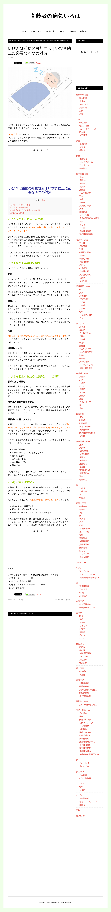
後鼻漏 (82, 674)
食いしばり (81, 815)
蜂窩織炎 (83, 538)
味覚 (81, 616)
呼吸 (81, 311)
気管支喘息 (84, 299)
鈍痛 (81, 114)
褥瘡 (81, 535)
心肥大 (82, 265)
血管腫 (82, 436)
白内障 (82, 647)
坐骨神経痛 (84, 726)
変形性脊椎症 (85, 745)
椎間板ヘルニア (86, 722)
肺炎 (81, 292)
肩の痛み (83, 713)
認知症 (82, 346)
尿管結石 (83, 460)
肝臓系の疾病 (82, 373)
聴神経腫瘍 (84, 686)
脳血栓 (82, 339)
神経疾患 (80, 680)
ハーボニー (84, 386)
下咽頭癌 (83, 491)
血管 (81, 417)
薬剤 (78, 810)
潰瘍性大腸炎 (85, 205)
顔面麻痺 (80, 771)
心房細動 (83, 268)
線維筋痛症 (84, 693)
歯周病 (82, 622)
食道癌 (82, 497)
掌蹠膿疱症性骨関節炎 (89, 754)
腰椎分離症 (84, 738)
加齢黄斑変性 (85, 653)
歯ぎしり (83, 625)
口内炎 (82, 635)
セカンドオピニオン (88, 801)
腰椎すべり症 (85, 732)
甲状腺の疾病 (82, 701)
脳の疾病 (80, 323)
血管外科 (80, 414)
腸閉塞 (82, 202)
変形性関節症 (85, 748)
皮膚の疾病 (81, 503)
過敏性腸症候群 (86, 234)
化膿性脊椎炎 (85, 751)
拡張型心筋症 (85, 252)
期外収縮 (83, 281)
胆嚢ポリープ (85, 402)
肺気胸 (82, 308)
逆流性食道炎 (85, 231)
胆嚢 (81, 399)
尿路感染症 (84, 451)
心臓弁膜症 (84, 262)
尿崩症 (82, 467)
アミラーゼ (84, 165)
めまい (79, 568)
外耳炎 (82, 592)
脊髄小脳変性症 (86, 368)
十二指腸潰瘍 (85, 193)
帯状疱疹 (83, 506)
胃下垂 (82, 228)
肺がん (82, 318)
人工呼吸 (83, 135)
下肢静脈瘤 (84, 429)
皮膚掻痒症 (84, 557)
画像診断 (83, 168)
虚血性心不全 (85, 271)
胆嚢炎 (82, 395)
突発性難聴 (84, 586)
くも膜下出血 (85, 333)
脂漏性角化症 (85, 528)
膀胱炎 (82, 448)
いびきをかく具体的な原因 (19, 207)
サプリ (82, 147)
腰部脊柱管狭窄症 (87, 741)
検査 (78, 156)
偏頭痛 (82, 358)
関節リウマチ (85, 719)
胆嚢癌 (82, 189)
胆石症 (82, 392)
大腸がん (83, 183)
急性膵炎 (83, 212)
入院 (78, 119)
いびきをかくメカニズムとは (19, 205)
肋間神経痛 (84, 683)
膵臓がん (83, 180)
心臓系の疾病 (82, 239)
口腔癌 (82, 632)
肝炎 (81, 379)
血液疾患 (80, 601)
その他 (79, 795)
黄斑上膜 (83, 659)
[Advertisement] (40, 167)
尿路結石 (83, 463)
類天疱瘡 (83, 547)
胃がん (82, 177)
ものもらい (84, 656)
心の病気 (80, 783)
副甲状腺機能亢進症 (88, 704)
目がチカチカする (87, 574)
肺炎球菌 (83, 296)
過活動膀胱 (84, 454)
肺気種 (82, 302)
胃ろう (82, 224)
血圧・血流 (84, 104)
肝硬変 (82, 383)
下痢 (81, 221)
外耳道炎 (83, 595)
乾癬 (81, 525)
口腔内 (79, 613)
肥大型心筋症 (85, 274)
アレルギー (81, 562)
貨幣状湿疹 (84, 544)
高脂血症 (83, 107)
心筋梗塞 (83, 246)
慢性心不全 (84, 258)
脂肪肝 (82, 389)
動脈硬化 (83, 420)
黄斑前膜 (83, 663)
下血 (81, 196)
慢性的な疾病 (82, 95)
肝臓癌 (82, 376)
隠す (44, 200)
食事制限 (83, 144)
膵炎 (81, 209)
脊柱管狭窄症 (85, 735)
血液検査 (83, 159)
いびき (21, 600)
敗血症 (82, 132)
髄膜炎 (82, 355)
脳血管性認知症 (86, 352)
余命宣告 (83, 122)
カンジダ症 (84, 531)
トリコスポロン (86, 315)
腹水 (81, 405)
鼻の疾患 (80, 668)
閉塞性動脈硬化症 (87, 433)
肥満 (81, 111)
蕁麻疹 (82, 509)
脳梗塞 (82, 326)
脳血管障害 (84, 361)
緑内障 (82, 650)
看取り (82, 150)
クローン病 (84, 215)
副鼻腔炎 (83, 671)
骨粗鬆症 (83, 729)
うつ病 (82, 790)
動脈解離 (83, 423)
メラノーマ (84, 554)
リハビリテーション (88, 129)
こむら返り (84, 763)
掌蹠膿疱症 (84, 541)
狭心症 (82, 243)
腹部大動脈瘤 (85, 426)
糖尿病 (82, 101)
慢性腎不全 (84, 473)
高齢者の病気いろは (55, 15)
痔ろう (82, 519)
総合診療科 (84, 798)
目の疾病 (80, 643)
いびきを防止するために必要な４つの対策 (24, 210)
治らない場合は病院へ (17, 213)
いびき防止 (68, 600)
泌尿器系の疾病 (83, 441)
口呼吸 (82, 628)
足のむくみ (84, 766)
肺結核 (82, 305)
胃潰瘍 (82, 186)
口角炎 (82, 638)
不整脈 (82, 255)
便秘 (81, 199)
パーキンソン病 (86, 364)
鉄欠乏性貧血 (85, 604)
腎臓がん (83, 479)
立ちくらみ (84, 571)
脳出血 (82, 330)
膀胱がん (83, 457)
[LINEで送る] (30, 63)
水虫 (81, 512)
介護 (78, 141)
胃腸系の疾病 (82, 174)
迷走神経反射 (85, 696)
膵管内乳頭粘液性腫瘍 (89, 218)
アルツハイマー (86, 349)
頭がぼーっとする (87, 607)
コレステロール (86, 162)
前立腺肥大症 (85, 470)
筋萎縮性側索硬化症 (88, 689)
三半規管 (83, 589)
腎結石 (82, 476)
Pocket (38, 63)
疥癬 (81, 522)
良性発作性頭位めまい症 (90, 577)
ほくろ (82, 550)
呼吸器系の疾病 (83, 286)
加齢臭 (82, 805)
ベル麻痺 (83, 775)
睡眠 (81, 786)
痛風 (81, 444)
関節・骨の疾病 (83, 710)
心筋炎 (82, 277)
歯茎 (81, 619)
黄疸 (81, 408)
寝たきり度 (84, 126)
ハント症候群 (85, 778)
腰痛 (81, 716)
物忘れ (82, 342)
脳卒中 (82, 336)
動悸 (81, 249)
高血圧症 (83, 98)
